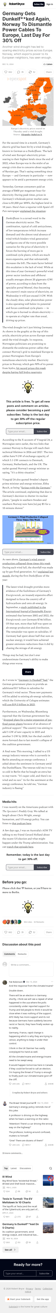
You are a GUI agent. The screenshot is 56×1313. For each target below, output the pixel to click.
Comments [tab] (9, 954)
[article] (28, 1184)
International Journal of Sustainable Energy (28, 611)
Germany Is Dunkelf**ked (33, 680)
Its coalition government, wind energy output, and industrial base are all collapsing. (20, 1233)
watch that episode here (20, 847)
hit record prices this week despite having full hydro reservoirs (24, 370)
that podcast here (21, 823)
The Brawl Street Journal (21, 1102)
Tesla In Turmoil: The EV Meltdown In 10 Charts (17, 1200)
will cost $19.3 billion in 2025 (18, 705)
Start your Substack (20, 1299)
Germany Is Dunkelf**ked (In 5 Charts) (20, 1226)
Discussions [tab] (25, 1168)
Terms (38, 1288)
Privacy (29, 1288)
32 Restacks (39, 922)
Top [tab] (6, 1168)
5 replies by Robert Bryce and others (29, 1092)
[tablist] (15, 954)
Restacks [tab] (22, 954)
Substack (13, 1306)
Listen (49, 64)
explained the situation (33, 211)
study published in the (33, 607)
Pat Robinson (16, 981)
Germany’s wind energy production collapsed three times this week (26, 561)
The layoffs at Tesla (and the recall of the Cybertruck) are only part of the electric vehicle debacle (19, 1208)
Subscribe (38, 4)
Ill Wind (7, 1176)
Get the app (43, 1299)
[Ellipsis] (52, 981)
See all (8, 1249)
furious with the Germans (35, 488)
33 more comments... (12, 1153)
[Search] (51, 1168)
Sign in (49, 4)
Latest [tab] (14, 1168)
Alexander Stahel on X (31, 134)
